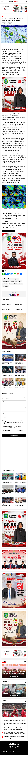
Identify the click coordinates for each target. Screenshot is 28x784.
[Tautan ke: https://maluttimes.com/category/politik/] (25, 661)
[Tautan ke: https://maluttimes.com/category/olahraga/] (25, 701)
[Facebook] (10, 295)
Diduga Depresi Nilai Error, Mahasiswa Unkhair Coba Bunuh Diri (20, 308)
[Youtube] (18, 295)
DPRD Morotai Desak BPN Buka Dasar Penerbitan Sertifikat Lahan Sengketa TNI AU (7, 493)
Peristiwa (5, 17)
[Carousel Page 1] (10, 676)
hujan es (5, 284)
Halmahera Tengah (5, 23)
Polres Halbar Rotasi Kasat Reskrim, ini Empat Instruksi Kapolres (20, 505)
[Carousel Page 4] (15, 676)
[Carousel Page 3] (14, 676)
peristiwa (5, 286)
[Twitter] (12, 295)
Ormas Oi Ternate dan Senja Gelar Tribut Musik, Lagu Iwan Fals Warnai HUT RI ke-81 (7, 374)
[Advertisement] (14, 454)
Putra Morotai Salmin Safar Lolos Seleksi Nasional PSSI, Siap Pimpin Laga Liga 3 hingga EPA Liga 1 (15, 733)
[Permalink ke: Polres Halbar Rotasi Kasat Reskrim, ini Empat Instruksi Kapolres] (20, 500)
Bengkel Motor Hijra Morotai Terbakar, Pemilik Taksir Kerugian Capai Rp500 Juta (7, 308)
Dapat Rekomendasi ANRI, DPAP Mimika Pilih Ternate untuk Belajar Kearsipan (7, 386)
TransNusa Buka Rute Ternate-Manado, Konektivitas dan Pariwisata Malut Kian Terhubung (7, 363)
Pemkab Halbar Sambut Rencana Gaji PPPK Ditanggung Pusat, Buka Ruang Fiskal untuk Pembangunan (7, 482)
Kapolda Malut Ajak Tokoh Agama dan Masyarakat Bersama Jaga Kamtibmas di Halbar (19, 363)
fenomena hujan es (13, 279)
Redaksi (18, 751)
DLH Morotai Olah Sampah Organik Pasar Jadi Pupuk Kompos (20, 482)
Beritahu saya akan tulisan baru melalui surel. (13, 431)
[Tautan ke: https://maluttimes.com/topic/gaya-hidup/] (25, 682)
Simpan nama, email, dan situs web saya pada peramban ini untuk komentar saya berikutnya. (13, 422)
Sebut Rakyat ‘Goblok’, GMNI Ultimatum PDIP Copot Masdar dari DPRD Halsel (14, 672)
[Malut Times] (14, 1)
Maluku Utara (13, 284)
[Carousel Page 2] (12, 676)
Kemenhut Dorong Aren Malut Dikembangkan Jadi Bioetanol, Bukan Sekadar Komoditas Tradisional (20, 386)
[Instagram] (15, 295)
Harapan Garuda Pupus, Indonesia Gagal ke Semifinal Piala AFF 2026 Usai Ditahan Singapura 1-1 (14, 728)
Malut (10, 23)
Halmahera (6, 281)
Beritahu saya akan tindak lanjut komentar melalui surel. (11, 427)
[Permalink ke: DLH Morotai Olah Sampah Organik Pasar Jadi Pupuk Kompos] (20, 476)
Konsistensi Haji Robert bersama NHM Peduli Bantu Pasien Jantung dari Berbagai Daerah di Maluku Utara (13, 693)
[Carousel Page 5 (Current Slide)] (17, 676)
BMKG (4, 279)
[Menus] (2, 1)
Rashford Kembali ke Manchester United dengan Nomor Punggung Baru (15, 724)
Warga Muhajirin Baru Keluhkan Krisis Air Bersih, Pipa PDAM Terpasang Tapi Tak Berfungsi (19, 304)
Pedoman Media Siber (5, 753)
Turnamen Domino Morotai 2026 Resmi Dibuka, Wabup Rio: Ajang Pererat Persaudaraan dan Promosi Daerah (14, 737)
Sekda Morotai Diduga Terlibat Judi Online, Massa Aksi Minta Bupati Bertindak (7, 304)
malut (20, 284)
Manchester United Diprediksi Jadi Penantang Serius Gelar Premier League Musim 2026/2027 (14, 719)
